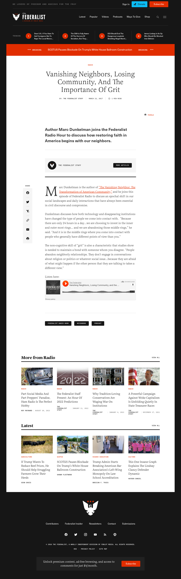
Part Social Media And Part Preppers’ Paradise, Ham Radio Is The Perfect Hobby (36, 399)
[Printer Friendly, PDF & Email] (27, 238)
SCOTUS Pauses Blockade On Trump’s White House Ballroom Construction (72, 466)
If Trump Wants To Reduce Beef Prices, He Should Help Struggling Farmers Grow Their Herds (35, 469)
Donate (141, 4)
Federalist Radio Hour (58, 323)
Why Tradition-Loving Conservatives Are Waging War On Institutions (106, 399)
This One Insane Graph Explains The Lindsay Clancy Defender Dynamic (142, 468)
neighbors (81, 323)
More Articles (122, 165)
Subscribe (159, 4)
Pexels (151, 114)
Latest (27, 425)
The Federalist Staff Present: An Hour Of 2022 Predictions (69, 398)
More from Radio (38, 357)
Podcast (97, 323)
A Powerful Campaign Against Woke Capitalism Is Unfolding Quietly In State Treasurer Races (144, 399)
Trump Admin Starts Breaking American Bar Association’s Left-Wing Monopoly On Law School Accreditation (107, 469)
